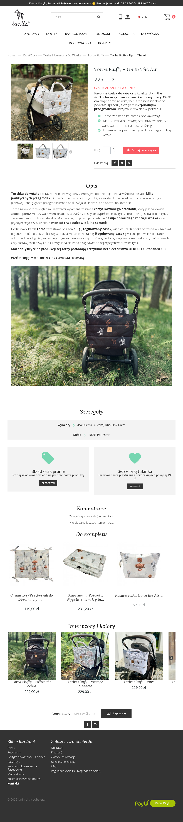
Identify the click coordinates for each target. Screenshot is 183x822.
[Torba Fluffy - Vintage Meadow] (25, 151)
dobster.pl (39, 799)
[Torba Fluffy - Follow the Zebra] (32, 656)
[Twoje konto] (128, 17)
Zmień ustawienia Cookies (24, 779)
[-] (113, 152)
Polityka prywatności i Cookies (26, 757)
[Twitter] (122, 163)
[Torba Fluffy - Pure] (139, 656)
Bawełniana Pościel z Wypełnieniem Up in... (85, 597)
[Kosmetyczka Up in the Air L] (139, 564)
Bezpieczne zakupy (63, 762)
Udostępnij (101, 163)
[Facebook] (115, 163)
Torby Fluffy (96, 55)
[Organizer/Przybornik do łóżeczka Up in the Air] (31, 564)
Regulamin (14, 752)
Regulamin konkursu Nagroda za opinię (76, 771)
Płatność (56, 752)
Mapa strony (16, 774)
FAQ (53, 766)
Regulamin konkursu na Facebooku (22, 767)
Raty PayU (14, 762)
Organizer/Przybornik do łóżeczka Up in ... (31, 597)
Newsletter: (60, 713)
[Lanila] (21, 17)
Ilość (97, 150)
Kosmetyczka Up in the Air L (139, 595)
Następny (71, 152)
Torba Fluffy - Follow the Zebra (31, 684)
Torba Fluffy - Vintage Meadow (85, 684)
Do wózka (30, 55)
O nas (11, 748)
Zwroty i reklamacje (63, 757)
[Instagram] (95, 724)
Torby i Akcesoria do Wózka (62, 55)
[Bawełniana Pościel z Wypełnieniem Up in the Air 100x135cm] (85, 564)
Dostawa (57, 748)
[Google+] (129, 163)
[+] (113, 148)
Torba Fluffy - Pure (138, 682)
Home (12, 55)
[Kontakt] (121, 17)
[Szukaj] (98, 17)
